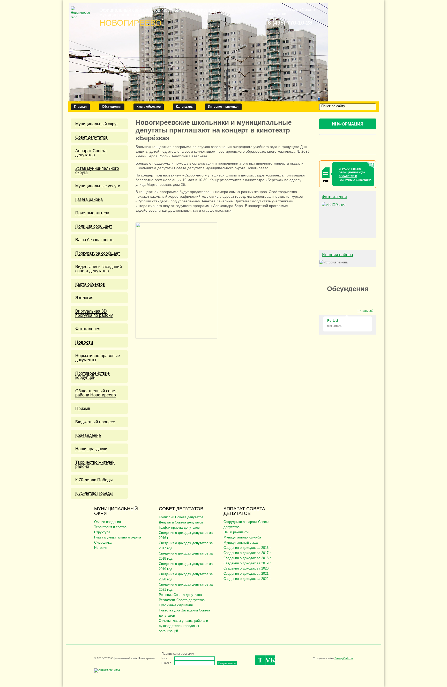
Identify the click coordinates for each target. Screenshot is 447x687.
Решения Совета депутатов (180, 595)
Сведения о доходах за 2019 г (247, 563)
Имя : (165, 658)
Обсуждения (111, 106)
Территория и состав (110, 527)
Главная (80, 106)
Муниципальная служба (242, 537)
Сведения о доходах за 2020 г (247, 568)
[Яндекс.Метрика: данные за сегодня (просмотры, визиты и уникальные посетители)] (107, 670)
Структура (102, 532)
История (100, 548)
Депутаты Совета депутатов (181, 522)
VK (270, 660)
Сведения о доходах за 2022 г (247, 579)
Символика (102, 542)
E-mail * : (167, 662)
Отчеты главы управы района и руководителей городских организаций (183, 626)
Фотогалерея (334, 197)
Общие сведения (107, 522)
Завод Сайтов (343, 658)
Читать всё (365, 311)
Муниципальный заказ (241, 542)
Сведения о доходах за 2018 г (247, 558)
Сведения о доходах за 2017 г (247, 553)
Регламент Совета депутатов (182, 600)
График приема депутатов (179, 527)
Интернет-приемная (223, 106)
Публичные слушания (176, 605)
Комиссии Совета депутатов (181, 517)
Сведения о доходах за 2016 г (247, 548)
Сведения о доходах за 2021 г (247, 573)
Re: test (332, 320)
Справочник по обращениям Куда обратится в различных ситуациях (355, 174)
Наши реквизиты (236, 532)
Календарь (184, 106)
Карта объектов (149, 106)
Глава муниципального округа (117, 537)
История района (337, 255)
